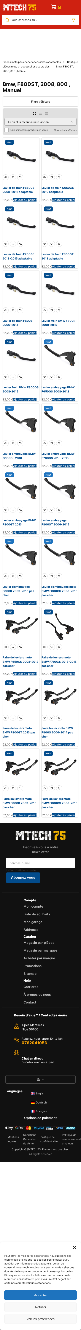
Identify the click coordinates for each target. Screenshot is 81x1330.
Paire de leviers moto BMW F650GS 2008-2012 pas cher (20, 661)
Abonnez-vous (23, 877)
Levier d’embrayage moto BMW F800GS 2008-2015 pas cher (59, 591)
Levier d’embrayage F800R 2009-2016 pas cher (18, 591)
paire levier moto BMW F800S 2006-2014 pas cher (57, 732)
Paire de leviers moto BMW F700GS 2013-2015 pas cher (58, 661)
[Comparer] (20, 177)
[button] (74, 1247)
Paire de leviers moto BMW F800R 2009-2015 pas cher (19, 803)
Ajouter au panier (25, 200)
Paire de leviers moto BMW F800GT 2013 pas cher (19, 732)
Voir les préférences (41, 1319)
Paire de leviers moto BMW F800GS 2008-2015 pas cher (59, 803)
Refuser (40, 1307)
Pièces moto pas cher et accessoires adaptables (32, 62)
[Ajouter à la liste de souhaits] (13, 177)
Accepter (40, 1295)
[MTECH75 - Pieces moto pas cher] (19, 7)
